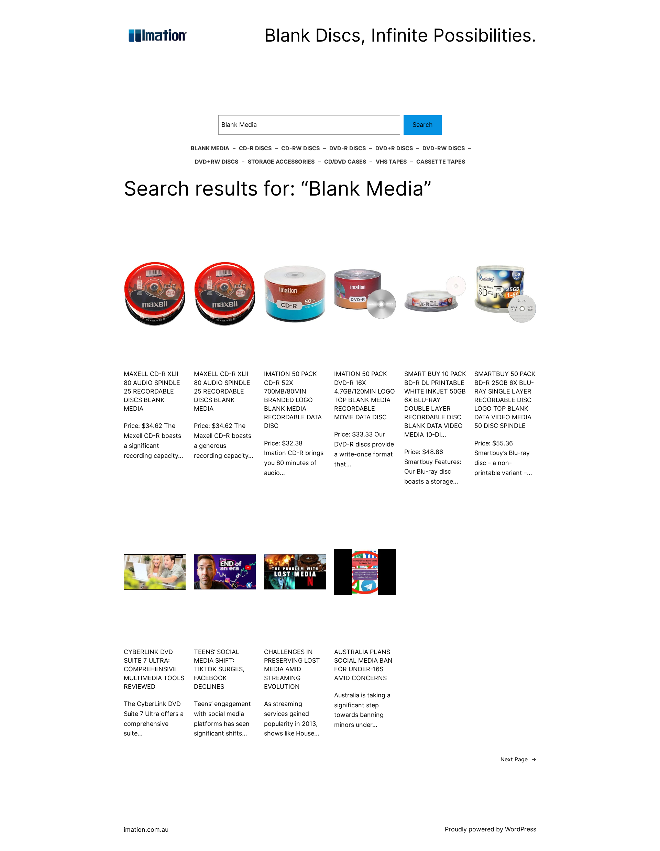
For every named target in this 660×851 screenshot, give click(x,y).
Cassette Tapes (440, 161)
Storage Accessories (281, 161)
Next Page (518, 759)
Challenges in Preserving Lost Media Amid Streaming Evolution (292, 669)
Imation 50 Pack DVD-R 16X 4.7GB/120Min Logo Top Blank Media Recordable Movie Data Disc (364, 395)
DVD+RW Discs (216, 161)
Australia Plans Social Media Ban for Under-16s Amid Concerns (363, 665)
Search (422, 124)
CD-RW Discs (300, 148)
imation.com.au (146, 829)
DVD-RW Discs (443, 148)
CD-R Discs (255, 148)
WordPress (520, 829)
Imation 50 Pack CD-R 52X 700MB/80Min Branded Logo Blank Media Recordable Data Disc (293, 399)
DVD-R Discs (347, 148)
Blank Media (210, 148)
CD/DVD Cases (345, 161)
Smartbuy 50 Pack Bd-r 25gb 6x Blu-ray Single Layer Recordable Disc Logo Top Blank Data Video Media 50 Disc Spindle (505, 399)
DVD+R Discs (394, 148)
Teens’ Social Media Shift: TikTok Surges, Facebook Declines (219, 669)
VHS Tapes (391, 161)
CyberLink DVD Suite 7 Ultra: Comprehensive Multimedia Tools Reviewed (154, 669)
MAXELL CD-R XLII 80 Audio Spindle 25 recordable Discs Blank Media (152, 391)
